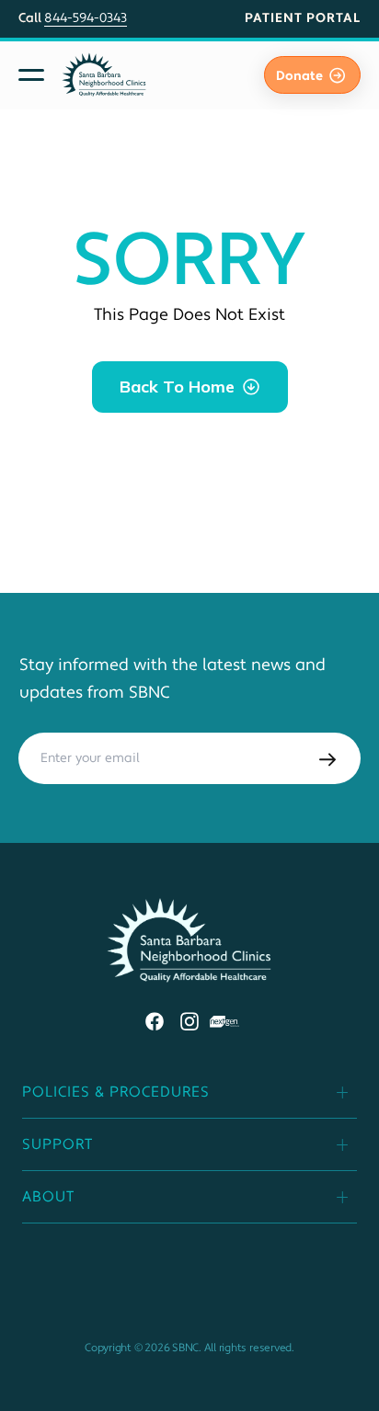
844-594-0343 (85, 18)
